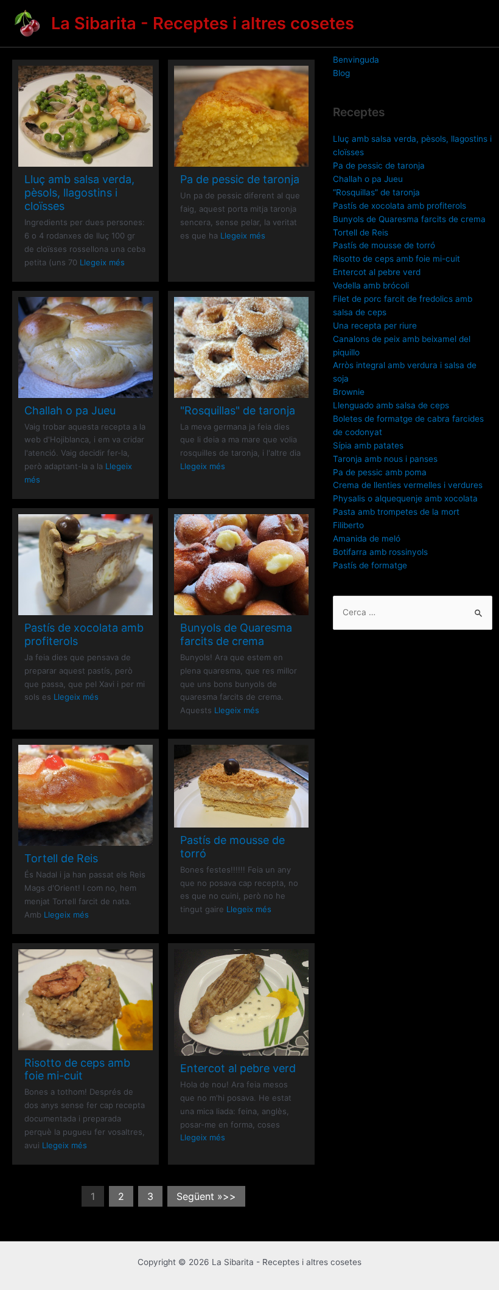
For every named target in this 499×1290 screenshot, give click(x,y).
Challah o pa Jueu (70, 410)
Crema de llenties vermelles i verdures (408, 485)
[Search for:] (412, 612)
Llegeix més (102, 262)
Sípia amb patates (368, 445)
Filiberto (348, 525)
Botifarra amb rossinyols (380, 552)
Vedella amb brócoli (371, 285)
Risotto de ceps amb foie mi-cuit (77, 1069)
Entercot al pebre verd (238, 1068)
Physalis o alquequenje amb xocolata (405, 498)
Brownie (349, 392)
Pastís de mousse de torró (384, 245)
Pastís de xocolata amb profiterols (399, 206)
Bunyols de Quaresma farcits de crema (236, 634)
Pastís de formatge (370, 565)
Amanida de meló (366, 538)
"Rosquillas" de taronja (237, 410)
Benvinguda (356, 59)
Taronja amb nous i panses (385, 459)
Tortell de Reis (61, 858)
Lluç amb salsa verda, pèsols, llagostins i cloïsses (79, 192)
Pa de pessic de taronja (239, 179)
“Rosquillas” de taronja (376, 192)
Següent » (199, 1196)
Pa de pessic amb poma (380, 472)
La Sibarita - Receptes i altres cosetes (202, 23)
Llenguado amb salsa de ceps (391, 405)
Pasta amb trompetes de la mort (396, 512)
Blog (341, 73)
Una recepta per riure (375, 325)
